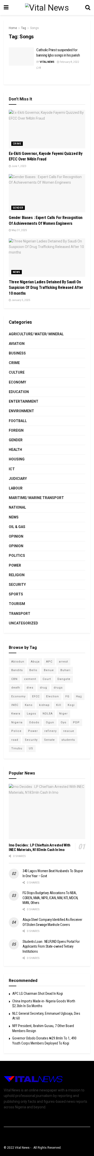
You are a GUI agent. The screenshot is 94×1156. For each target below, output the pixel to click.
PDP (76, 722)
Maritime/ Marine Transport (36, 498)
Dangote (63, 679)
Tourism (17, 604)
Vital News (47, 62)
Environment (21, 411)
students (68, 739)
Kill (58, 705)
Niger (63, 713)
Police (16, 731)
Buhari (65, 670)
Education (19, 392)
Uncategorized (23, 623)
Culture (17, 372)
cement (30, 679)
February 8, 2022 (69, 62)
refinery (50, 731)
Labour (16, 488)
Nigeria (17, 722)
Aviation (17, 344)
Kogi (71, 705)
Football (18, 421)
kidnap (44, 705)
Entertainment (23, 401)
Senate (49, 739)
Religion (17, 575)
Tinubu (16, 748)
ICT (12, 469)
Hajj (79, 696)
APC (49, 661)
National (17, 507)
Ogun (50, 722)
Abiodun (17, 661)
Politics (17, 556)
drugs (58, 687)
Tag (23, 28)
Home (13, 28)
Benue (49, 670)
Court (47, 679)
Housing (17, 459)
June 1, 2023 (18, 166)
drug (43, 687)
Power (15, 565)
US (31, 748)
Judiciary (18, 479)
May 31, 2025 (19, 230)
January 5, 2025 (20, 300)
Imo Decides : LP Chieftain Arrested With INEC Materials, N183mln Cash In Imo (39, 847)
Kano (29, 705)
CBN (14, 679)
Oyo (63, 722)
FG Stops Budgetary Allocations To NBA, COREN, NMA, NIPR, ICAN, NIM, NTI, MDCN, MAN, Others (50, 898)
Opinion (16, 536)
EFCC (36, 696)
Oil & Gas (17, 527)
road (14, 739)
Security (17, 585)
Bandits (17, 670)
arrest (63, 661)
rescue (68, 731)
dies (30, 687)
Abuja (35, 661)
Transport (19, 614)
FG (67, 696)
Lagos (31, 713)
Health (15, 450)
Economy (17, 382)
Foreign (16, 430)
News (16, 272)
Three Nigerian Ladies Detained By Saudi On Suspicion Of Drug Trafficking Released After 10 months (46, 288)
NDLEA (48, 713)
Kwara (15, 713)
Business (17, 353)
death (15, 687)
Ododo (34, 722)
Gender (18, 207)
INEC (14, 705)
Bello (33, 670)
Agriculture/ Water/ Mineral (36, 334)
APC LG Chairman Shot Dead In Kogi (37, 994)
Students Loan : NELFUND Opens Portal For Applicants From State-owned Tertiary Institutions (51, 946)
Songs (34, 28)
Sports (16, 594)
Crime (17, 143)
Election (52, 696)
